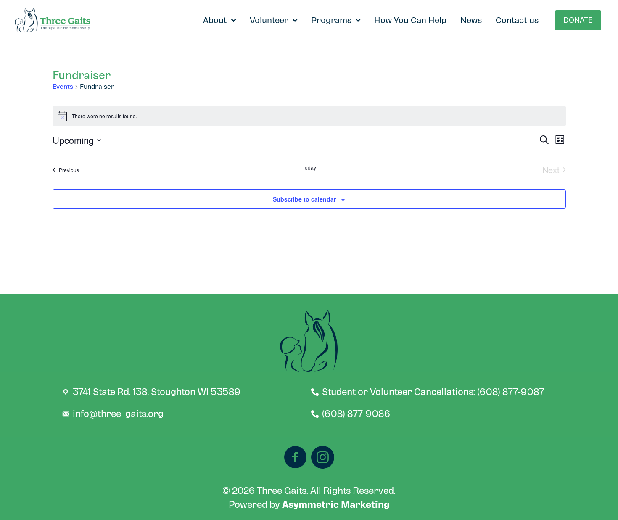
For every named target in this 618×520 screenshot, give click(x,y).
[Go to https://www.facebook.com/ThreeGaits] (295, 458)
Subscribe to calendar (304, 199)
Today (309, 167)
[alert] (309, 116)
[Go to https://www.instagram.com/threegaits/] (322, 458)
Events (63, 87)
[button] (578, 20)
